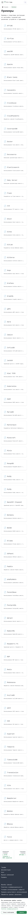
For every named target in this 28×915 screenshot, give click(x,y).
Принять (22, 912)
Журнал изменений (7, 875)
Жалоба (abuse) (6, 884)
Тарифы (3, 867)
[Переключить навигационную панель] (2, 2)
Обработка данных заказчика (11, 894)
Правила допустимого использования (14, 892)
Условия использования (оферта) (13, 889)
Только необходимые (8, 912)
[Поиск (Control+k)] (25, 2)
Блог (2, 872)
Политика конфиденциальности (11, 887)
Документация (6, 870)
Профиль (4, 877)
